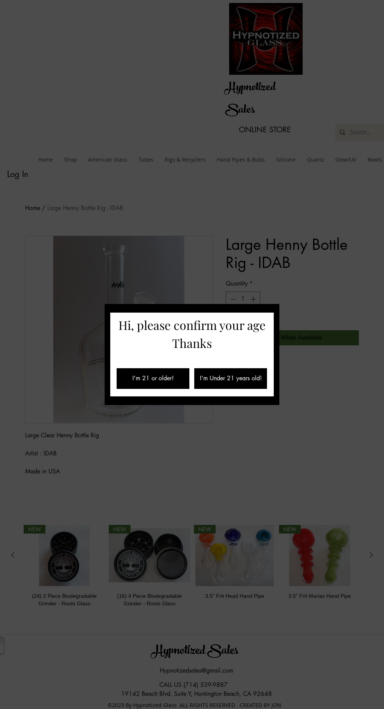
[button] (153, 378)
